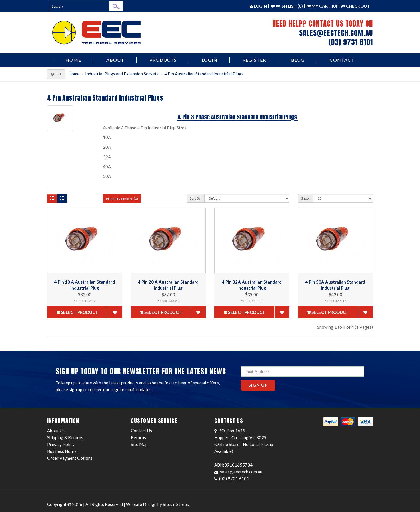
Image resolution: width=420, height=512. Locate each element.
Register (254, 60)
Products (163, 60)
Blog (298, 60)
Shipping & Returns (65, 437)
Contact (342, 60)
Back (58, 74)
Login (209, 60)
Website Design (141, 504)
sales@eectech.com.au (336, 33)
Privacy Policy (61, 444)
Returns (138, 437)
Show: (305, 198)
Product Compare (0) (122, 198)
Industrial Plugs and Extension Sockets (122, 73)
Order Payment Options (70, 458)
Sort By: (195, 198)
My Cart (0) (324, 6)
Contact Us (141, 430)
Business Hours (62, 451)
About (115, 60)
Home (73, 60)
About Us (56, 430)
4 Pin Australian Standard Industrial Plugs (203, 73)
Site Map (139, 444)
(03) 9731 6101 (350, 42)
